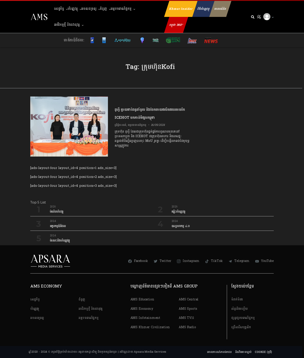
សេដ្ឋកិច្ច (59, 9)
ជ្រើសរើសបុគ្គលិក (241, 327)
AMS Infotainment (145, 318)
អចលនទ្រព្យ (88, 9)
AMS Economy (141, 309)
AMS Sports (188, 309)
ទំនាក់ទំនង (237, 299)
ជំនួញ (103, 9)
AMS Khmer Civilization (150, 327)
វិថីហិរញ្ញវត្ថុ (204, 9)
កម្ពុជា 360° (176, 25)
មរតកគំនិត (220, 9)
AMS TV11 (186, 318)
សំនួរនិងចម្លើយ (239, 309)
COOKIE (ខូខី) (263, 352)
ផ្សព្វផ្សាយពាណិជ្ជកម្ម (243, 318)
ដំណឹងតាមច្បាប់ (243, 352)
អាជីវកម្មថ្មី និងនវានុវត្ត (67, 25)
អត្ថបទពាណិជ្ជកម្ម (121, 9)
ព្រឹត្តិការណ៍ (120, 125)
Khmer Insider (180, 9)
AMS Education (142, 299)
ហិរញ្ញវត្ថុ (73, 9)
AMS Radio (187, 327)
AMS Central (189, 299)
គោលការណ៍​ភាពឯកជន (219, 352)
